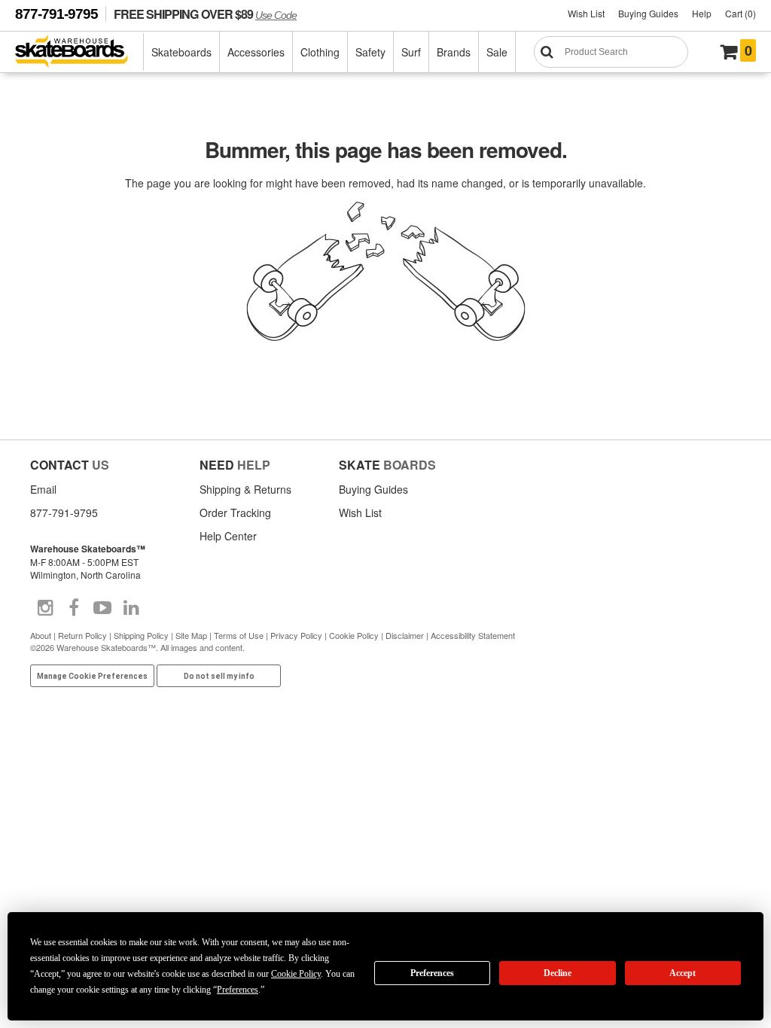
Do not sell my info (219, 676)
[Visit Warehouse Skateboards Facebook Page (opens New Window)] (73, 608)
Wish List (586, 13)
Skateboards (181, 51)
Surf (411, 51)
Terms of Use (239, 635)
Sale (496, 51)
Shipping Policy (141, 635)
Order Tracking (235, 512)
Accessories (256, 51)
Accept (682, 973)
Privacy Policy (296, 635)
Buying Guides (648, 13)
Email (43, 489)
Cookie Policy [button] (296, 974)
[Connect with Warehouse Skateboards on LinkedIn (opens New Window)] (131, 608)
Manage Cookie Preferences (92, 676)
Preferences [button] (237, 989)
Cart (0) (740, 13)
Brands (454, 51)
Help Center (228, 535)
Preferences (432, 973)
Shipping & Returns (245, 489)
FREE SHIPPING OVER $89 (205, 14)
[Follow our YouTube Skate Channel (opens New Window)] (102, 608)
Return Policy (82, 635)
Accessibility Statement (473, 635)
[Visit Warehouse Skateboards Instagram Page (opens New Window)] (45, 608)
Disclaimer (405, 635)
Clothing (320, 51)
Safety (370, 51)
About (40, 635)
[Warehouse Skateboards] (79, 52)
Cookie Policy (354, 635)
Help (702, 13)
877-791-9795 (56, 14)
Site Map (191, 635)
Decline (557, 973)
